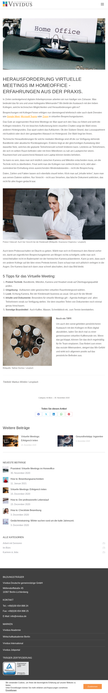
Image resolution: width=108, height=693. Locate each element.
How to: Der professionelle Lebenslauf (30, 500)
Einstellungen (11, 690)
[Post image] (10, 441)
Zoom (45, 116)
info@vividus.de (18, 616)
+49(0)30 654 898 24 (17, 606)
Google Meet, (13, 116)
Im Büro (8, 22)
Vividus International (13, 643)
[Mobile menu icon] (102, 4)
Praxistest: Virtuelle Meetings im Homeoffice (32, 468)
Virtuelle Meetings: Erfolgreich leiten (30, 438)
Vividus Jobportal (11, 650)
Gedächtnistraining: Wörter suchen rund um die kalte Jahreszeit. (42, 520)
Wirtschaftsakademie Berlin (16, 636)
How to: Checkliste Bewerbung (26, 510)
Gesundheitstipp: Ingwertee (89, 436)
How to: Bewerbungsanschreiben (27, 479)
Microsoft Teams (29, 116)
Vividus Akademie (12, 630)
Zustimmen (93, 686)
